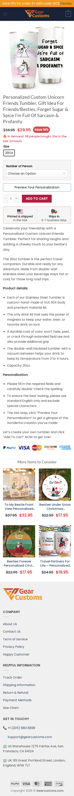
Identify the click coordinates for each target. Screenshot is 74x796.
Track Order (12, 677)
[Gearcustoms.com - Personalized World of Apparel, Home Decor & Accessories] (37, 14)
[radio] (9, 153)
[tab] (37, 166)
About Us (10, 624)
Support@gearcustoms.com (30, 737)
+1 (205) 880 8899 (21, 728)
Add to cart (37, 198)
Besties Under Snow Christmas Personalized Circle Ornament (55, 507)
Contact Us (12, 631)
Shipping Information (19, 685)
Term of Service (15, 639)
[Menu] (5, 14)
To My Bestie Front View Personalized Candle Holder (19, 507)
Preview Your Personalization (37, 187)
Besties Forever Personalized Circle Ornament (19, 564)
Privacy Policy (13, 646)
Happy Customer (16, 654)
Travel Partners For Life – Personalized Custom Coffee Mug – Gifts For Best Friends (55, 564)
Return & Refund (15, 692)
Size (6, 146)
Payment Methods (17, 700)
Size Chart (11, 708)
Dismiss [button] (66, 3)
